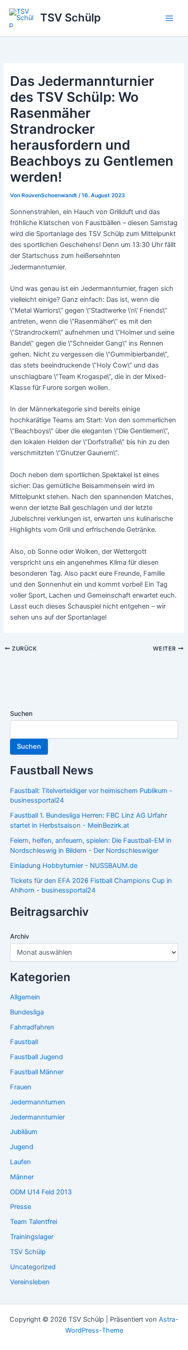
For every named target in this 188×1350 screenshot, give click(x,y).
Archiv (19, 936)
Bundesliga (27, 1012)
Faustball (24, 1042)
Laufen (20, 1162)
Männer (22, 1177)
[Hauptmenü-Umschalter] (169, 18)
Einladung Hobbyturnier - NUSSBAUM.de (73, 865)
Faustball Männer (36, 1072)
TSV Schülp (70, 17)
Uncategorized (33, 1267)
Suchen (21, 713)
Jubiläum (23, 1132)
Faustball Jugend (36, 1057)
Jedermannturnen (37, 1102)
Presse (20, 1207)
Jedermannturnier (37, 1117)
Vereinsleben (30, 1282)
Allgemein (25, 997)
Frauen (20, 1087)
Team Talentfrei (33, 1222)
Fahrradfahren (32, 1027)
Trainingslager (31, 1237)
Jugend (21, 1147)
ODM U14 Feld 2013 (41, 1192)
